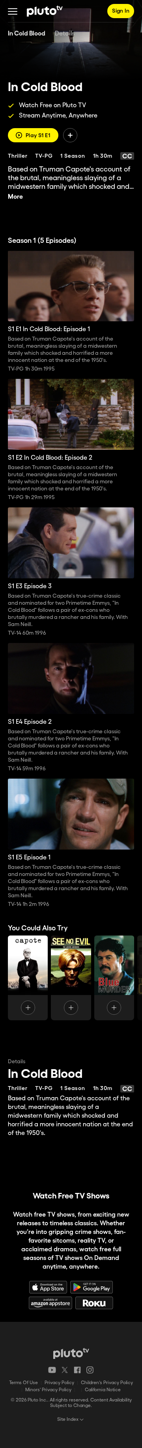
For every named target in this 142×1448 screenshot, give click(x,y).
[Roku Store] (94, 1303)
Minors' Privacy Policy (48, 1389)
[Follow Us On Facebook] (77, 1370)
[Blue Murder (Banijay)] (114, 978)
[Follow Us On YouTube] (52, 1370)
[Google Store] (91, 1287)
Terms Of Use (23, 1382)
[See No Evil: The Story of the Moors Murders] (71, 978)
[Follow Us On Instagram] (90, 1370)
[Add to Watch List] (70, 135)
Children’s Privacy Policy (107, 1382)
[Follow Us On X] (65, 1370)
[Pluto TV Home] (45, 11)
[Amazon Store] (50, 1303)
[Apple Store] (48, 1287)
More (15, 197)
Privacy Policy (59, 1382)
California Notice (103, 1389)
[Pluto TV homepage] (71, 1353)
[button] (13, 11)
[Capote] (28, 978)
